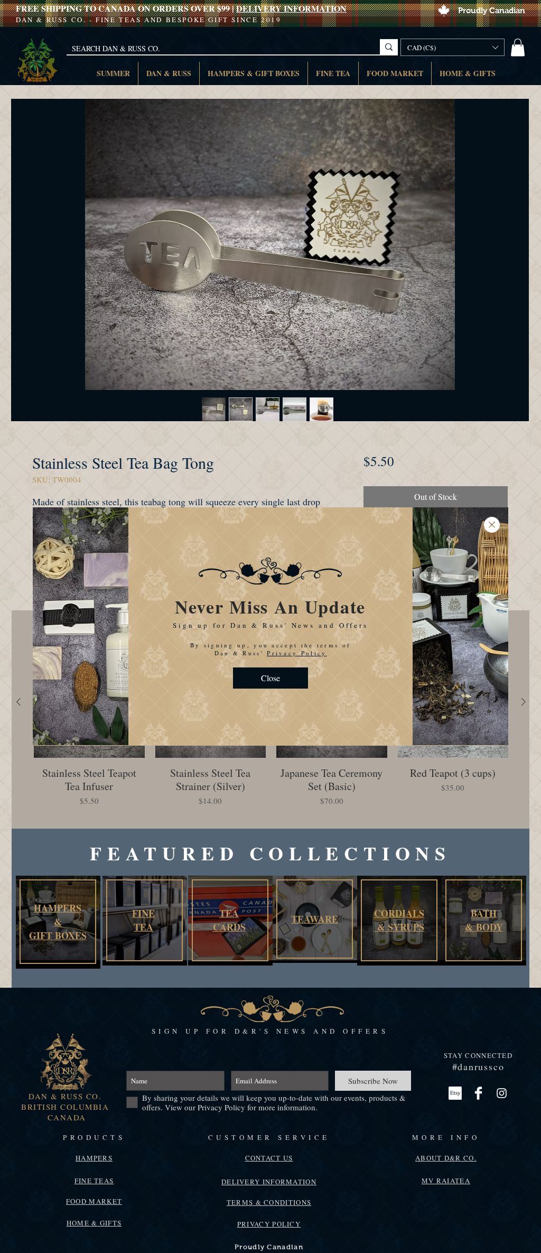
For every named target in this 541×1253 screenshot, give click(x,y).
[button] (270, 728)
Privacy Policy (297, 704)
